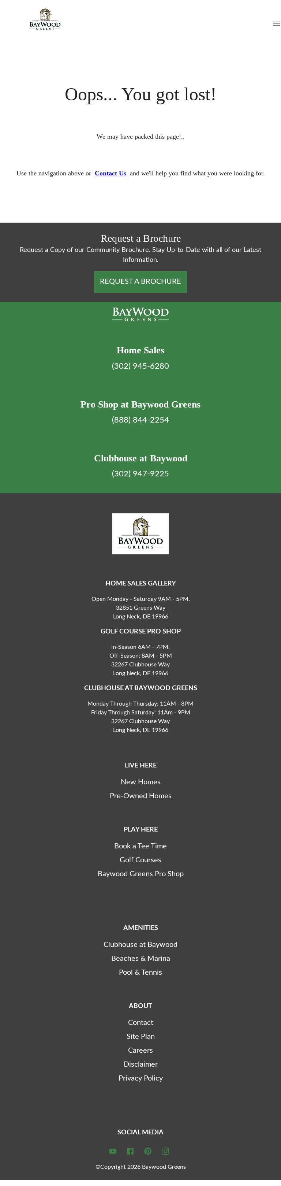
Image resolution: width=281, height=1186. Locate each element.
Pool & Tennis (140, 972)
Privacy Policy (141, 1078)
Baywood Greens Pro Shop (141, 874)
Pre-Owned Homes (141, 796)
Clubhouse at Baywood (140, 944)
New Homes (141, 782)
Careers (140, 1050)
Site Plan (141, 1036)
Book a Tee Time (140, 846)
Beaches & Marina (140, 958)
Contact (140, 1022)
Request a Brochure (140, 281)
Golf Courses (140, 860)
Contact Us (110, 173)
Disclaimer (141, 1064)
